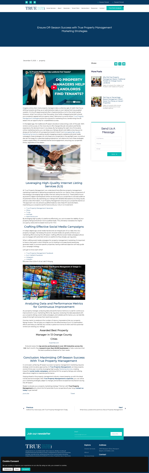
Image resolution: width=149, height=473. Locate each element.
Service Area (85, 8)
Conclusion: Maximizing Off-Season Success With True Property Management (54, 359)
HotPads (29, 214)
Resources (94, 8)
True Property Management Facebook (39, 253)
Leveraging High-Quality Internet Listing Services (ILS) (54, 184)
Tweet (73, 393)
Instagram (29, 257)
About (59, 8)
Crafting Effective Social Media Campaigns (54, 226)
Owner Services (50, 8)
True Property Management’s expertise (58, 378)
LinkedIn (29, 259)
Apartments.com (32, 216)
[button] (115, 63)
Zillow (28, 210)
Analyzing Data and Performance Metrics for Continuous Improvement (54, 305)
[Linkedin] (34, 2)
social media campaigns (39, 371)
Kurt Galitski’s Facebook (34, 255)
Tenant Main (75, 8)
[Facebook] (26, 2)
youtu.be (26, 393)
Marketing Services (65, 369)
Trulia (28, 212)
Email (76, 431)
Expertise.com (54, 343)
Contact (101, 8)
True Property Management (60, 367)
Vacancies (66, 8)
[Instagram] (30, 2)
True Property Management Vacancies (39, 208)
